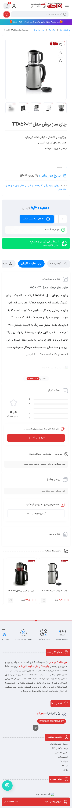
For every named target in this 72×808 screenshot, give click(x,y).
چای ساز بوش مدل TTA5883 (54, 591)
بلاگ (65, 770)
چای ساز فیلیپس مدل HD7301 (21, 591)
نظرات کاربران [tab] (28, 264)
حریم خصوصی (61, 752)
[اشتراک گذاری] (61, 61)
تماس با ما (63, 757)
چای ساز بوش (38, 30)
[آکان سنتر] (46, 5)
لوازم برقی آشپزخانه (44, 186)
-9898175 (48, 714)
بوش (56, 186)
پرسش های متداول (59, 744)
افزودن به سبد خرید (33, 219)
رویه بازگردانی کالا (60, 748)
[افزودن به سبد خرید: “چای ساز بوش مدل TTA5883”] (43, 600)
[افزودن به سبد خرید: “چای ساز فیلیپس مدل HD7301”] (10, 600)
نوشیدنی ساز (64, 30)
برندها (65, 766)
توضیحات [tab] (56, 264)
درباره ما (64, 761)
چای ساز (52, 30)
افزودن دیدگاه (39, 437)
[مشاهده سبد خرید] (7, 6)
